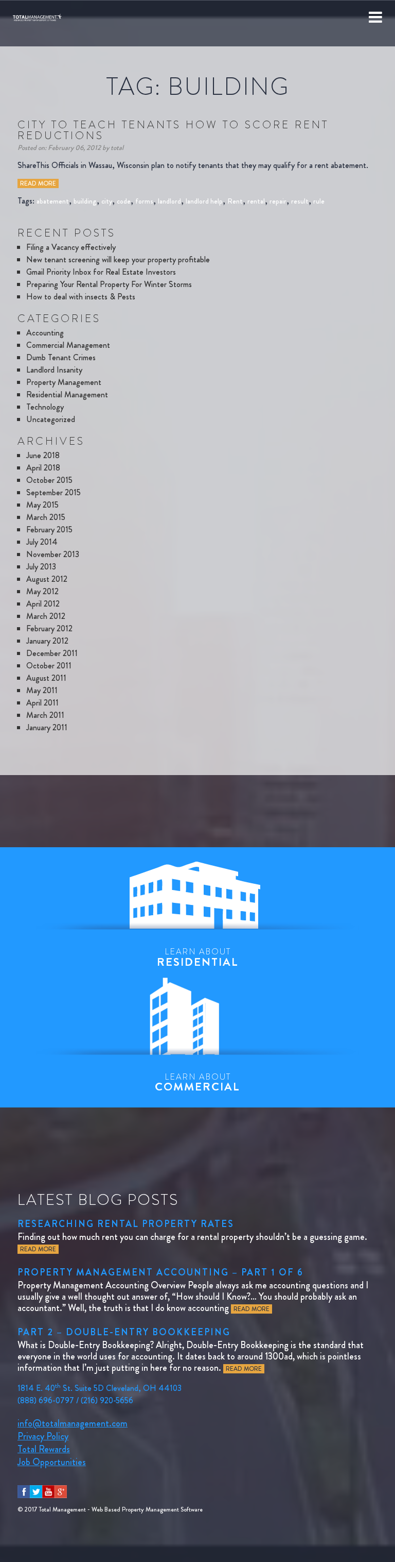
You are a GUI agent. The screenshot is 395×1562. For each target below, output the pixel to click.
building (85, 201)
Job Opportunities (51, 1462)
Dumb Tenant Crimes (61, 357)
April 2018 (43, 468)
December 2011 (52, 653)
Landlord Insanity (54, 370)
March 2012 (45, 616)
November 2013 (52, 554)
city (106, 201)
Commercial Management (68, 345)
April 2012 (43, 604)
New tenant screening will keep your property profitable (118, 259)
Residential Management (67, 394)
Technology (45, 407)
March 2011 (45, 715)
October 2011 (48, 665)
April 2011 (42, 703)
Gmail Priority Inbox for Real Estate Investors (101, 272)
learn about (198, 957)
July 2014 (42, 542)
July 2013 (41, 567)
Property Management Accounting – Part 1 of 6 (160, 1272)
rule (319, 201)
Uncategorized (50, 419)
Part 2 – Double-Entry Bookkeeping (123, 1332)
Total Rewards (43, 1449)
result (300, 201)
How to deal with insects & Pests (80, 297)
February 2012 (49, 628)
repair (278, 201)
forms (144, 201)
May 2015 (42, 505)
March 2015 (45, 517)
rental (256, 201)
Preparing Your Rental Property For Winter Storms (109, 284)
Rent (235, 201)
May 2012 (42, 591)
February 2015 (49, 529)
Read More (38, 183)
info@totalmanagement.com (72, 1423)
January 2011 (46, 727)
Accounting (45, 333)
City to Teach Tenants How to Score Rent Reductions (173, 130)
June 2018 (43, 455)
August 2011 (46, 678)
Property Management (63, 382)
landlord (169, 201)
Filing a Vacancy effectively (71, 247)
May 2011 (42, 690)
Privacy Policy (42, 1436)
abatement (53, 201)
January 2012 (47, 641)
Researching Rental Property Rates (125, 1224)
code (124, 201)
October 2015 (49, 480)
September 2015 (53, 492)
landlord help (204, 201)
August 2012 (46, 579)
